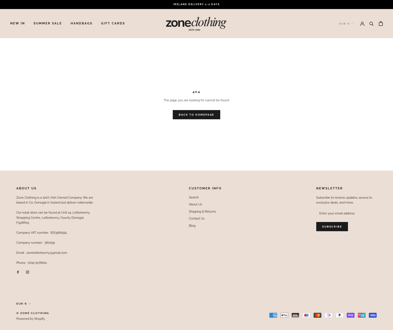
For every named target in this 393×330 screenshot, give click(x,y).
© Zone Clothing (32, 313)
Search (194, 197)
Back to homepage (196, 114)
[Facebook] (17, 271)
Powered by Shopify (30, 319)
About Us (195, 204)
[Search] (371, 23)
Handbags (82, 23)
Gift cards (113, 23)
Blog (192, 226)
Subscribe (332, 226)
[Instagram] (27, 271)
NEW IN (17, 23)
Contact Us (196, 218)
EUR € (344, 23)
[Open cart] (381, 23)
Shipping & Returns (202, 211)
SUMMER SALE (48, 23)
